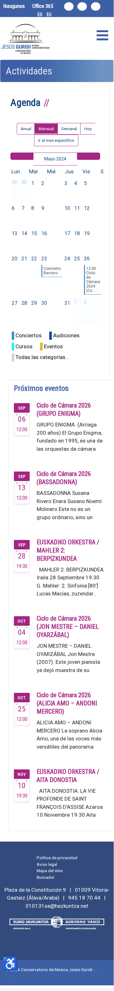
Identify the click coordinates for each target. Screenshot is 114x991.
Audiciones (66, 335)
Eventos (53, 346)
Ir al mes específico (56, 140)
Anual (26, 128)
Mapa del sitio (50, 870)
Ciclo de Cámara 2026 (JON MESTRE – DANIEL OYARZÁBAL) (68, 627)
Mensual (46, 128)
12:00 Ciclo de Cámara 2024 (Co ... (93, 279)
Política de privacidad (57, 857)
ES (40, 14)
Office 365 (42, 6)
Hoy (88, 128)
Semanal (69, 128)
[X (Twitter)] (82, 6)
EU (49, 14)
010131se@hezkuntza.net (57, 906)
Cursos (24, 346)
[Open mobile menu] (102, 36)
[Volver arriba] (105, 980)
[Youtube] (95, 6)
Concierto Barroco (52, 270)
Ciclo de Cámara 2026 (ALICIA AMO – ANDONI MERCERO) (67, 703)
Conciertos (28, 335)
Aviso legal (47, 864)
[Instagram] (69, 6)
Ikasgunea (14, 6)
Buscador (46, 877)
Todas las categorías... (42, 357)
